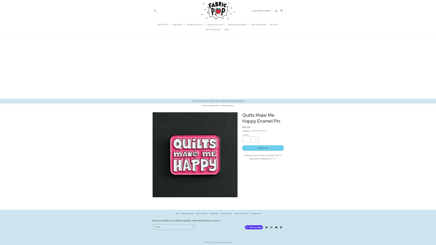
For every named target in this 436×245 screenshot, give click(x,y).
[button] (155, 10)
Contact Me (255, 213)
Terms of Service (241, 213)
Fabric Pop (214, 242)
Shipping (245, 131)
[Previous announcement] (153, 105)
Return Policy (201, 213)
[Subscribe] (192, 227)
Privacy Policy (226, 213)
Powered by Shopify (225, 242)
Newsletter (213, 213)
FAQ (177, 213)
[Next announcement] (282, 105)
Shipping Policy (187, 213)
